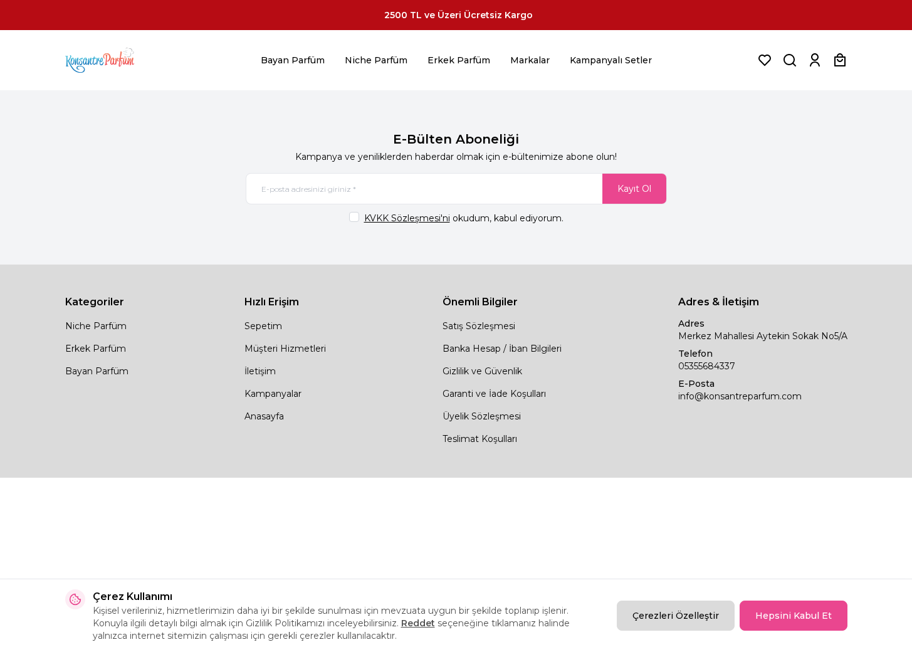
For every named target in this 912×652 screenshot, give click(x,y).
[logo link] (115, 60)
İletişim (260, 371)
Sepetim (263, 326)
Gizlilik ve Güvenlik (482, 371)
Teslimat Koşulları (480, 438)
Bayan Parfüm (293, 60)
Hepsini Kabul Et (793, 615)
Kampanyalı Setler (611, 60)
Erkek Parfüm (458, 60)
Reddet (418, 623)
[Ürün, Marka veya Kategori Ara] (789, 60)
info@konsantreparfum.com (740, 396)
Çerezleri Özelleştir (675, 615)
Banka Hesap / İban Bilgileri (502, 348)
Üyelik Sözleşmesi (482, 416)
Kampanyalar (272, 393)
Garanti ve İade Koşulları (494, 393)
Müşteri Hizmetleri (285, 348)
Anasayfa (264, 416)
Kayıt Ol (634, 188)
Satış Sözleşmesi (479, 326)
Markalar (530, 60)
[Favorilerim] (764, 60)
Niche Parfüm (376, 60)
